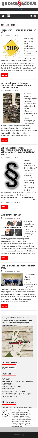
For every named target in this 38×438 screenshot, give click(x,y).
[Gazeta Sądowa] (19, 6)
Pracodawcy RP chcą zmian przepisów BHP (18, 31)
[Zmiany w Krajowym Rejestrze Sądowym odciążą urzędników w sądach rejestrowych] (11, 94)
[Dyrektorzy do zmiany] (12, 221)
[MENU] (8, 15)
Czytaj (4, 75)
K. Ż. (19, 218)
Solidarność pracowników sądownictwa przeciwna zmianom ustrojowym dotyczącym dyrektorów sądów (18, 151)
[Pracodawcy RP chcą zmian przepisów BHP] (12, 39)
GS (17, 35)
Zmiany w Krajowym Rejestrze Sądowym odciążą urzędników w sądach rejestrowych (16, 85)
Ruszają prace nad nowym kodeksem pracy (18, 267)
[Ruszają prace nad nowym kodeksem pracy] (12, 274)
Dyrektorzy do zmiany (11, 215)
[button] (19, 435)
